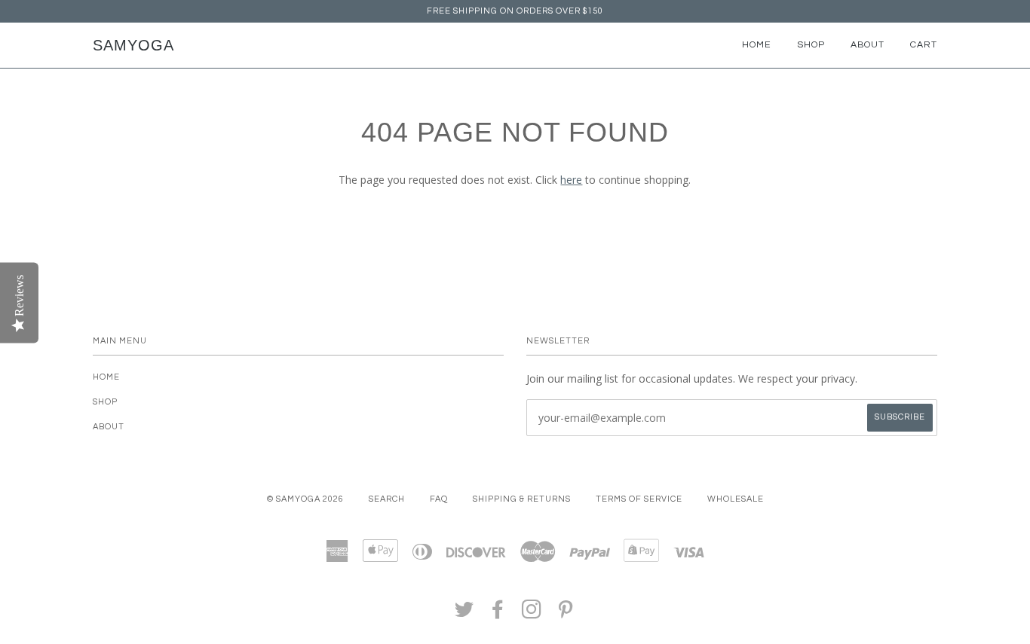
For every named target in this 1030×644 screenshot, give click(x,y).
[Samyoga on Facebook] (498, 614)
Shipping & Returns (522, 499)
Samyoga (133, 45)
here (571, 179)
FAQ (439, 499)
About (867, 45)
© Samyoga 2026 (305, 499)
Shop (811, 45)
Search (387, 499)
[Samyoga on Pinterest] (566, 614)
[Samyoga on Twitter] (464, 614)
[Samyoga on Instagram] (532, 614)
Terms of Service (639, 499)
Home (756, 45)
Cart (923, 45)
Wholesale (735, 499)
